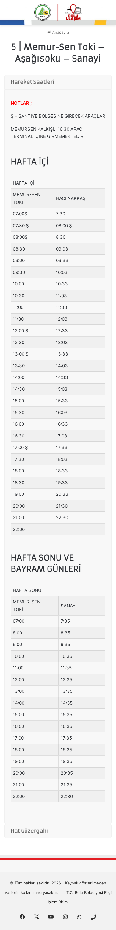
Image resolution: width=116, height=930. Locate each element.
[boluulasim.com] (58, 12)
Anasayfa (60, 32)
